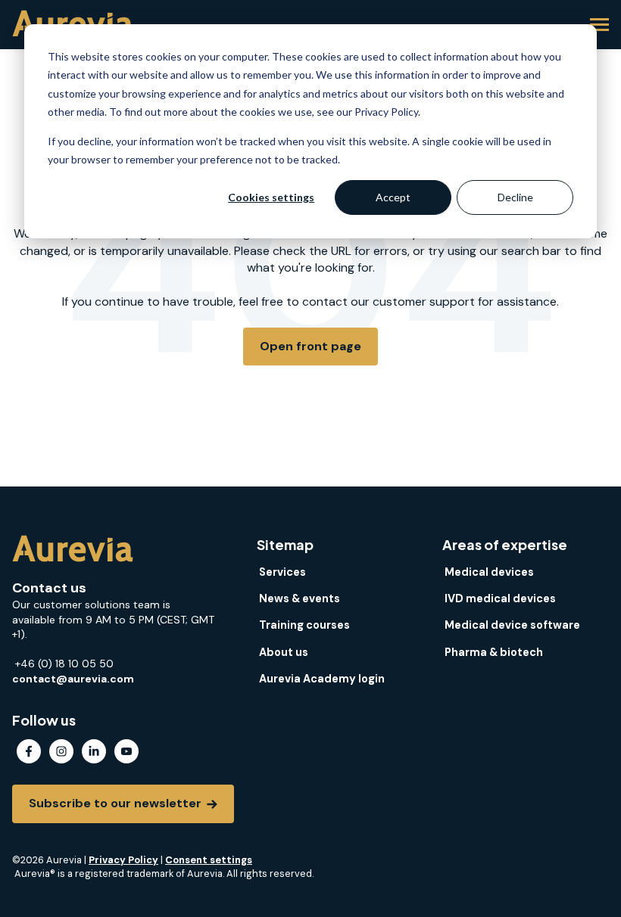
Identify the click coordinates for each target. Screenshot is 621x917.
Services (282, 572)
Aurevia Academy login (322, 678)
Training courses (304, 625)
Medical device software (512, 625)
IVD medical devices (500, 598)
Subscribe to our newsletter (116, 803)
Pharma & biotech (494, 652)
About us (283, 652)
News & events (299, 598)
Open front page (310, 346)
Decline (515, 197)
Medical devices (489, 572)
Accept (393, 197)
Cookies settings (271, 197)
